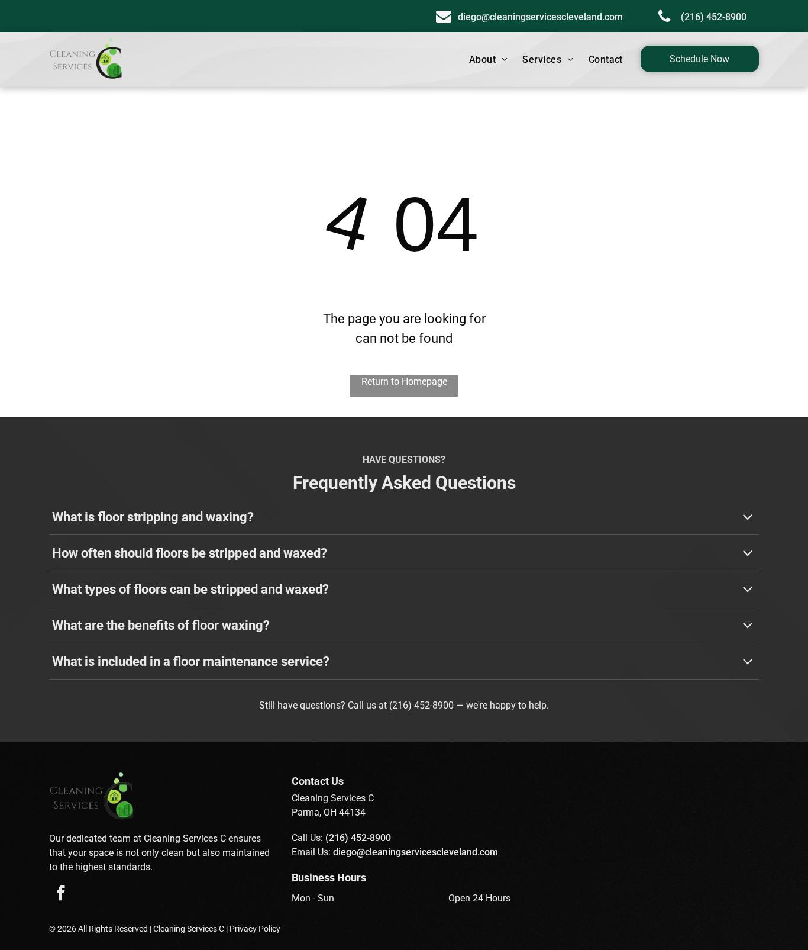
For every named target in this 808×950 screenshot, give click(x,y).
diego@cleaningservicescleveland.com (415, 852)
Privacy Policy (255, 928)
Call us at (367, 705)
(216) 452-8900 (421, 705)
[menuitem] (490, 60)
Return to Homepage (404, 381)
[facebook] (61, 894)
